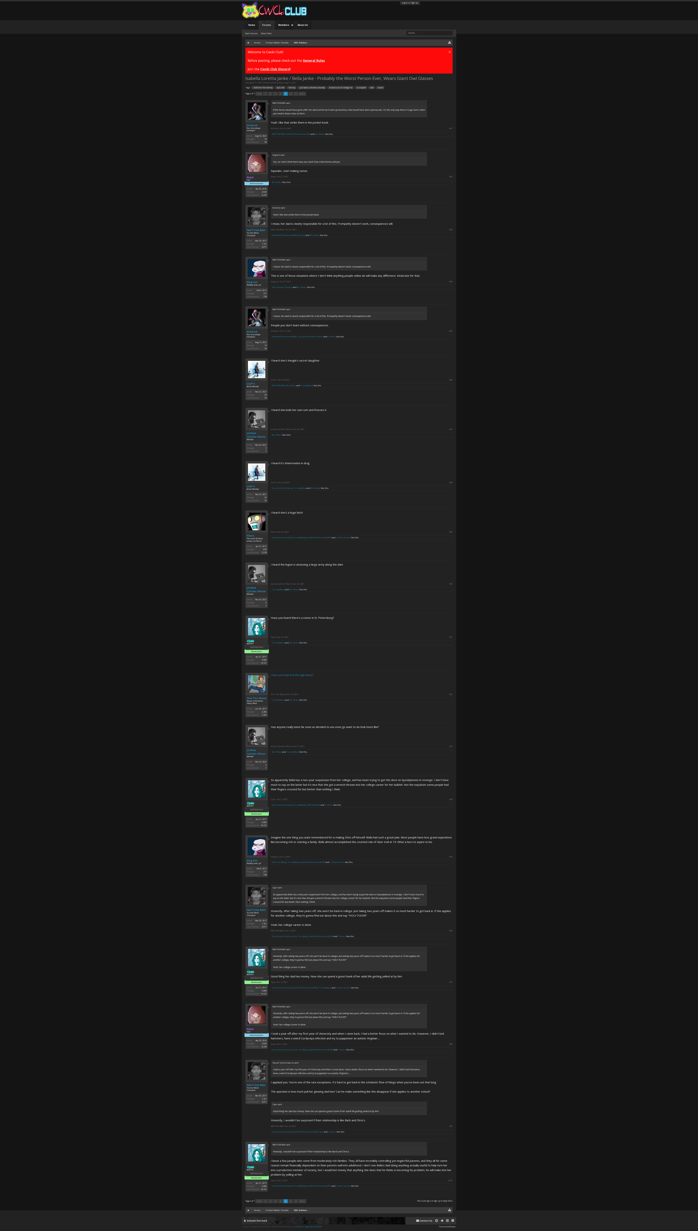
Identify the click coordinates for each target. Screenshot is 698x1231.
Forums (266, 25)
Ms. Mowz (320, 134)
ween (380, 87)
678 (265, 549)
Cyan (273, 637)
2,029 (264, 192)
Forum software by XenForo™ (269, 1226)
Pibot (250, 535)
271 (265, 293)
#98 (451, 1044)
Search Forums (251, 33)
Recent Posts (266, 33)
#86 (451, 380)
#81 (451, 128)
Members (283, 25)
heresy (292, 87)
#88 (451, 482)
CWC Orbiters (263, 82)
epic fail (280, 87)
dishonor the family (263, 87)
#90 (451, 584)
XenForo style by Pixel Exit (309, 1226)
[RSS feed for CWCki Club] (452, 1220)
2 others (332, 336)
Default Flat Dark (256, 1220)
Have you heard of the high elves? (292, 675)
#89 (451, 532)
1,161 (264, 244)
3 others (342, 1049)
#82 (451, 176)
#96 (451, 930)
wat (372, 87)
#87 (451, 429)
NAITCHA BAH (278, 134)
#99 (451, 1126)
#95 (451, 856)
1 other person (343, 537)
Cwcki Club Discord (275, 69)
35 (265, 394)
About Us (303, 25)
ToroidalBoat (306, 385)
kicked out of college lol (340, 87)
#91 (451, 637)
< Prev (259, 93)
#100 (450, 1180)
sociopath (361, 87)
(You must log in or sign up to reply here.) (435, 1201)
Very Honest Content (282, 287)
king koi (252, 282)
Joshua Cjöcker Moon (256, 434)
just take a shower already (312, 87)
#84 (451, 281)
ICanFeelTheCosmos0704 (298, 134)
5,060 (264, 660)
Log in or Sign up (410, 2)
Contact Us (425, 1220)
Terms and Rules (447, 1226)
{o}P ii (251, 383)
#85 (451, 331)
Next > (302, 93)
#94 (451, 799)
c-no (299, 336)
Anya (281, 82)
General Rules (314, 60)
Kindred (252, 125)
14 (265, 139)
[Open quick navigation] (449, 42)
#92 (451, 694)
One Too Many (256, 698)
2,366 (264, 712)
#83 (451, 229)
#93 (451, 746)
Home (251, 25)
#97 (451, 982)
